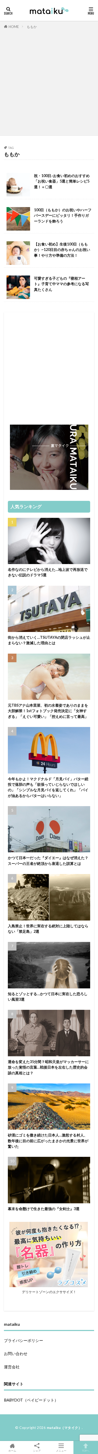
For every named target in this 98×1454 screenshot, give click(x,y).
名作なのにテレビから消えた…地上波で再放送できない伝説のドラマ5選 (48, 572)
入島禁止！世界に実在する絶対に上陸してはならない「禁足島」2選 (48, 929)
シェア (37, 1450)
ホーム (12, 1450)
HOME (14, 27)
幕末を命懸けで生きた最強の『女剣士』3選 (43, 1208)
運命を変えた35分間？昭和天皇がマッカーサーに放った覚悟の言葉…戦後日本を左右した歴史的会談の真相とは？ (48, 1067)
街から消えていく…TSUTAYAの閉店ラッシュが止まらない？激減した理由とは (49, 640)
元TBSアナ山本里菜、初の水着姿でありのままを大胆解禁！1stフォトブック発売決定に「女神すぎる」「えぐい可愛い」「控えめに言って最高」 (48, 711)
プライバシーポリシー (23, 1340)
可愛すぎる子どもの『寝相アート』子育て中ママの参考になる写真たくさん (61, 284)
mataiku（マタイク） (64, 1428)
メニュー (61, 1450)
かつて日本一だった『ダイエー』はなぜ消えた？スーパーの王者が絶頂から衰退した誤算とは (48, 860)
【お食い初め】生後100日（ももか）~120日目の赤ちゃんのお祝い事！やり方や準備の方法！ (62, 249)
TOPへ (85, 1450)
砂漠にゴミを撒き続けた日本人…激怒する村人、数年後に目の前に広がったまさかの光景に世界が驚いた (48, 1140)
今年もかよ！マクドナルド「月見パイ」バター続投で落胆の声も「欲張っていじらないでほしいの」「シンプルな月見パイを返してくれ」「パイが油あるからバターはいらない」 (48, 787)
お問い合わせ (15, 1353)
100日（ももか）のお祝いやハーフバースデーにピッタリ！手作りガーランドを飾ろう (62, 215)
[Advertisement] (49, 81)
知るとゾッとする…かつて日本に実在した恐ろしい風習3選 (48, 996)
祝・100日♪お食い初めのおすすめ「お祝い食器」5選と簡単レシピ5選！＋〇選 (62, 181)
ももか (32, 27)
